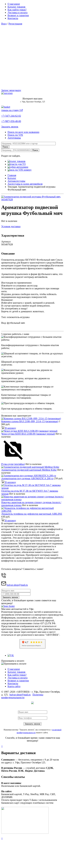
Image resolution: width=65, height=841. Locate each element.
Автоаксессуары (16, 181)
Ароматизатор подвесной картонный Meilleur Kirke (29, 469)
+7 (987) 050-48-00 (11, 121)
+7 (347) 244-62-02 (11, 115)
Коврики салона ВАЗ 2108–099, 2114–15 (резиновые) (29, 421)
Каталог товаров (16, 6)
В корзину (10, 428)
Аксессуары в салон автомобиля (25, 184)
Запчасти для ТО (17, 164)
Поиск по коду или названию (23, 132)
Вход (4, 23)
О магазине (14, 4)
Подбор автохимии (18, 167)
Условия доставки (11, 226)
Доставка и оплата (17, 12)
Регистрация (15, 23)
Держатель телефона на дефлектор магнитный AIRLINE (31, 513)
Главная (12, 175)
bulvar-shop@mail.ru (17, 585)
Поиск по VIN (15, 135)
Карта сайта (14, 686)
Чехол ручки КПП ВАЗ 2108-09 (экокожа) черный (28, 433)
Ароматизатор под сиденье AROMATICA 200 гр (27, 478)
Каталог (12, 178)
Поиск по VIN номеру (20, 169)
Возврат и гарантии (18, 15)
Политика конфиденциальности (22, 696)
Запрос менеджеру (11, 90)
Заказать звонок (9, 126)
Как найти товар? (17, 9)
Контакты (13, 18)
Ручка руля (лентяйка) (13, 464)
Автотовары (14, 137)
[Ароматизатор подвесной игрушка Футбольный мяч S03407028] (32, 199)
